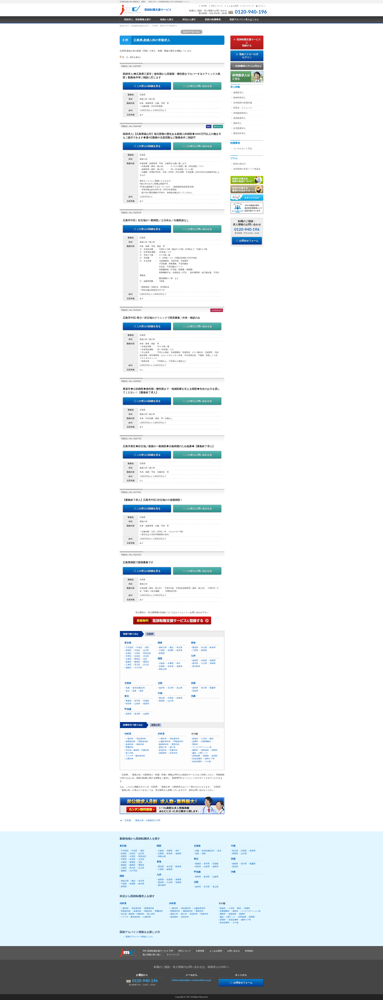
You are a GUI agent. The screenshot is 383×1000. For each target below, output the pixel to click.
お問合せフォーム (248, 241)
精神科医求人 (239, 98)
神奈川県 (163, 648)
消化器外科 (174, 739)
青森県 (129, 701)
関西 (160, 659)
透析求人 (237, 123)
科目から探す (189, 19)
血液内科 (129, 744)
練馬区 (137, 662)
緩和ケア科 (210, 759)
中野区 (129, 656)
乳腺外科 (173, 750)
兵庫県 (171, 663)
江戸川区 (138, 668)
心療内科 (129, 759)
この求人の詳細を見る (149, 86)
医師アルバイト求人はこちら (244, 19)
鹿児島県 (196, 666)
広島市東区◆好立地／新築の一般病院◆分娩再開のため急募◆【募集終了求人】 (169, 446)
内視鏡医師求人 (240, 113)
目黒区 (129, 653)
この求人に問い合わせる (199, 86)
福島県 (146, 704)
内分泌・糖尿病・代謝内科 (137, 750)
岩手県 (137, 701)
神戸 (178, 663)
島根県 (162, 701)
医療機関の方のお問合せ (248, 66)
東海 (193, 643)
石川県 (171, 688)
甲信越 (127, 709)
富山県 (179, 688)
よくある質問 (232, 6)
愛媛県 (213, 688)
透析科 (195, 744)
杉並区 (137, 656)
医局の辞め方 (239, 164)
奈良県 (171, 666)
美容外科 (173, 753)
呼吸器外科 (178, 742)
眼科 (212, 739)
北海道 (127, 683)
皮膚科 (195, 742)
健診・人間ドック (200, 753)
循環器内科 (130, 742)
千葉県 (162, 650)
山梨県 (146, 714)
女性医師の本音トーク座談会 (246, 169)
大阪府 (162, 663)
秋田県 (129, 704)
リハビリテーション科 (202, 747)
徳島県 (195, 688)
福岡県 (195, 661)
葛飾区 (129, 668)
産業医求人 (238, 93)
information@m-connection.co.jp (191, 980)
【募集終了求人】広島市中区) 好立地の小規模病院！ (153, 500)
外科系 (161, 734)
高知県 (195, 691)
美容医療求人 (239, 118)
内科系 (127, 734)
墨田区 (146, 662)
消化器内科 (141, 739)
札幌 (128, 688)
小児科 (204, 739)
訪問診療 (196, 756)
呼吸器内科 (143, 742)
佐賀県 (204, 661)
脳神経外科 (164, 744)
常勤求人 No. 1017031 (131, 492)
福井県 (162, 688)
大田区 (137, 653)
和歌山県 (163, 669)
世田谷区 (147, 653)
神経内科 (140, 744)
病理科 (215, 756)
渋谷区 (137, 650)
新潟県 (137, 714)
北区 (145, 659)
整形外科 (175, 744)
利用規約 (249, 951)
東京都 (127, 643)
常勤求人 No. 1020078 (131, 213)
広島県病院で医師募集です (138, 562)
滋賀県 (179, 666)
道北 (128, 691)
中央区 (139, 648)
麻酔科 (195, 750)
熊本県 (195, 663)
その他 (208, 762)
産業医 (206, 756)
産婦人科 (163, 747)
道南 (141, 691)
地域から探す (167, 19)
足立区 (146, 665)
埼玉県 (179, 648)
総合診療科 (197, 762)
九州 (193, 656)
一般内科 (129, 739)
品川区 (146, 650)
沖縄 (193, 696)
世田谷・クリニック (242, 108)
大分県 (204, 663)
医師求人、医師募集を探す (137, 19)
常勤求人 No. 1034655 (131, 310)
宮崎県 (213, 663)
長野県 (129, 714)
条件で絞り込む (193, 32)
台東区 (129, 659)
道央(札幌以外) (138, 688)
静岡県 (204, 650)
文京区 (146, 656)
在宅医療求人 (239, 128)
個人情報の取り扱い (152, 955)
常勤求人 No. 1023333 (131, 555)
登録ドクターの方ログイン (248, 56)
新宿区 (129, 650)
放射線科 (205, 750)
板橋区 (129, 662)
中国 (160, 693)
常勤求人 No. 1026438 (131, 126)
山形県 (137, 704)
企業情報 (200, 951)
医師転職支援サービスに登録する (248, 42)
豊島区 (137, 659)
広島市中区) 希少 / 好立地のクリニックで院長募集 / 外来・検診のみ (161, 317)
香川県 (204, 688)
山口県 (171, 701)
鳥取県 (179, 698)
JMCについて (217, 6)
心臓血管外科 (165, 742)
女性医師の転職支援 (242, 103)
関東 (160, 643)
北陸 (160, 683)
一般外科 (163, 739)
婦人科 (172, 747)
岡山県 (162, 698)
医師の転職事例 (213, 19)
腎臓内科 (129, 747)
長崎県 (213, 661)
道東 (134, 691)
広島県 (171, 698)
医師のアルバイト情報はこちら (139, 937)
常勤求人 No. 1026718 (131, 439)
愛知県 (195, 648)
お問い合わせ (233, 951)
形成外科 (163, 750)
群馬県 (162, 653)
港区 (147, 648)
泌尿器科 (163, 753)
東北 (126, 696)
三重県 (195, 650)
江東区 (129, 665)
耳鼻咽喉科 (206, 742)
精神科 (215, 750)
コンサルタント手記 (242, 149)
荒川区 (137, 665)
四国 (193, 683)
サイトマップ (248, 6)
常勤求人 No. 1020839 (131, 381)
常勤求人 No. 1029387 (131, 66)
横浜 (172, 648)
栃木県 (179, 650)
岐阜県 (213, 648)
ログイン (262, 6)
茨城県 (171, 650)
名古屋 (204, 648)
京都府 (162, 666)
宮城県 (146, 701)
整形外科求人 (239, 133)
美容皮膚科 (197, 759)
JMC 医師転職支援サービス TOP (158, 951)
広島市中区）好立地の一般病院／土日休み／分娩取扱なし (156, 220)
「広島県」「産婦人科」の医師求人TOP (141, 820)
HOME (204, 6)
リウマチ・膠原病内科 (135, 756)
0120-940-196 (251, 12)
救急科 (195, 739)
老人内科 (129, 753)
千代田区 (129, 648)
